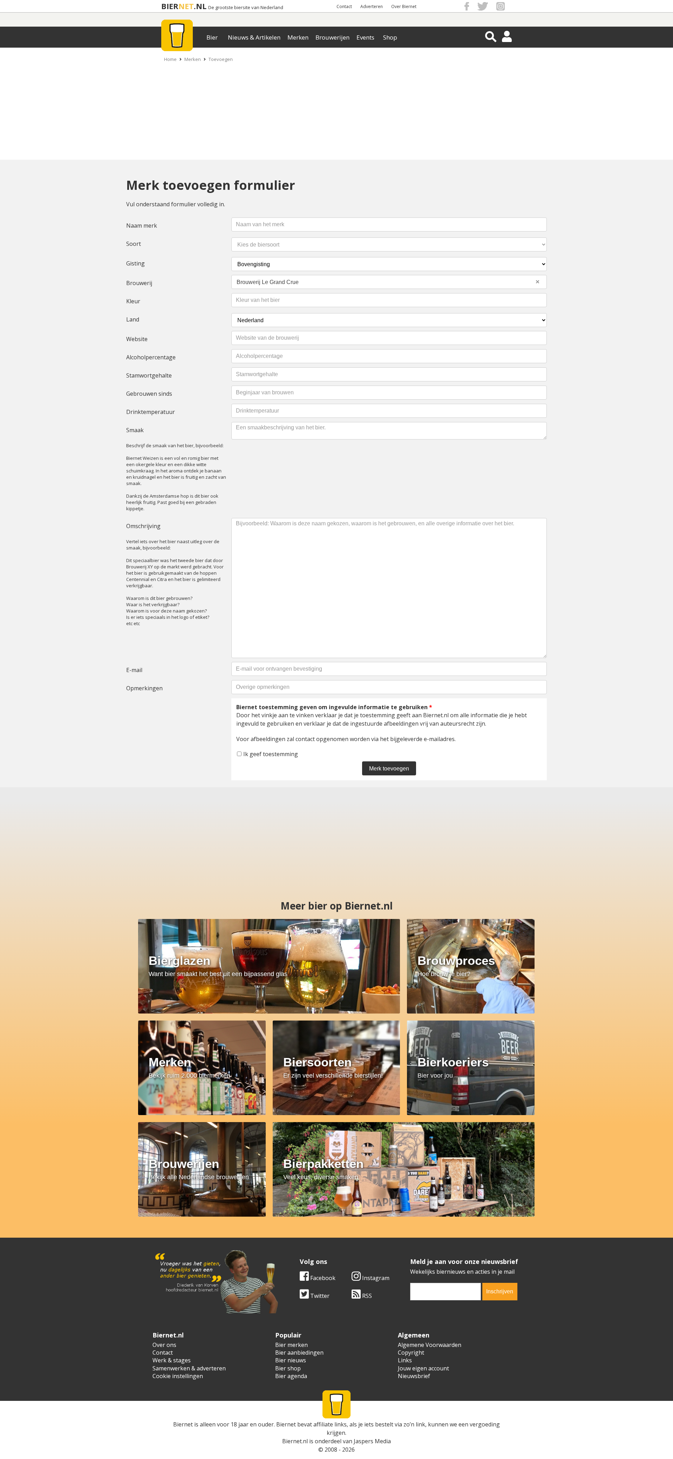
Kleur (133, 301)
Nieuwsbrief (414, 1376)
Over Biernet (403, 6)
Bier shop (288, 1368)
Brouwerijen (332, 37)
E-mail (134, 670)
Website (137, 339)
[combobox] (389, 282)
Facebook (322, 1278)
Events (365, 37)
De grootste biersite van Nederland (245, 8)
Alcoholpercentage (151, 357)
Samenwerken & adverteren (189, 1368)
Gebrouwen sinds (149, 393)
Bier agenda (291, 1376)
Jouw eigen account (423, 1368)
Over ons (164, 1345)
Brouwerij (139, 283)
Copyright (411, 1352)
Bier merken (291, 1345)
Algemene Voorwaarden (429, 1345)
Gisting (135, 263)
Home (170, 59)
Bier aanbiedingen (299, 1352)
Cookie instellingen (177, 1376)
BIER (169, 6)
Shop (390, 37)
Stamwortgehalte (149, 375)
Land (132, 319)
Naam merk (141, 225)
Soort (133, 244)
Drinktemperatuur (150, 412)
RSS (366, 1296)
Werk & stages (171, 1360)
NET (186, 6)
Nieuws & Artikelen (254, 37)
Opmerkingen (144, 688)
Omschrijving (143, 526)
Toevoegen (221, 59)
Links (405, 1360)
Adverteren (371, 6)
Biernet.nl (295, 1441)
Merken (297, 37)
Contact (344, 6)
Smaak (135, 430)
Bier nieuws (290, 1360)
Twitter (319, 1296)
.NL (200, 6)
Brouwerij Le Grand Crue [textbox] (388, 281)
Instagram (375, 1278)
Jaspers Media (372, 1441)
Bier (212, 37)
